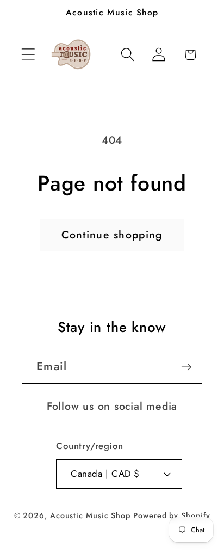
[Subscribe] (186, 367)
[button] (28, 54)
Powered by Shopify (171, 515)
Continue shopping (111, 234)
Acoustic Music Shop (90, 515)
